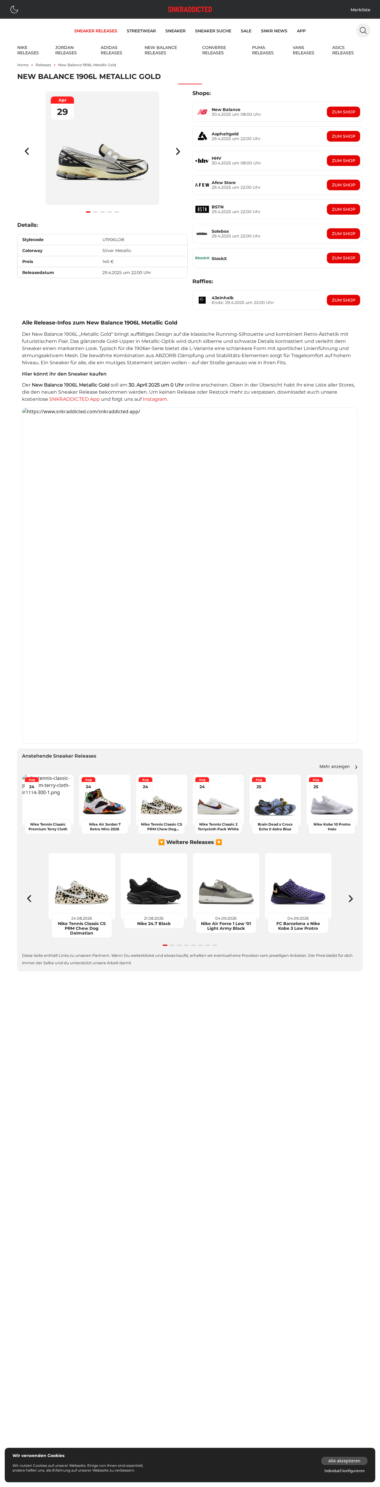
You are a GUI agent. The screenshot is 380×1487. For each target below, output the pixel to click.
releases (43, 65)
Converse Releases (214, 50)
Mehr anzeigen (334, 766)
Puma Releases (263, 50)
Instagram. (155, 399)
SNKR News (274, 31)
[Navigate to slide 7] (207, 945)
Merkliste (360, 9)
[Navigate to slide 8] (214, 945)
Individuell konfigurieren (344, 1471)
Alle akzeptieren (344, 1461)
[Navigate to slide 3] (102, 212)
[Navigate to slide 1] (88, 212)
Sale (246, 31)
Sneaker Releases (95, 31)
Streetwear (141, 31)
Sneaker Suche (213, 31)
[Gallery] (102, 151)
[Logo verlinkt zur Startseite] (190, 9)
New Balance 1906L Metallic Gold (87, 65)
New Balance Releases (161, 50)
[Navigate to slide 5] (116, 212)
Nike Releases (28, 50)
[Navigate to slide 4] (109, 212)
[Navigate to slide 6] (200, 945)
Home (22, 65)
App (301, 31)
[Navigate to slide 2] (95, 212)
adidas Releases (111, 50)
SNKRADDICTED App (74, 399)
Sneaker (175, 31)
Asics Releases (343, 50)
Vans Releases (303, 50)
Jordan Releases (66, 50)
